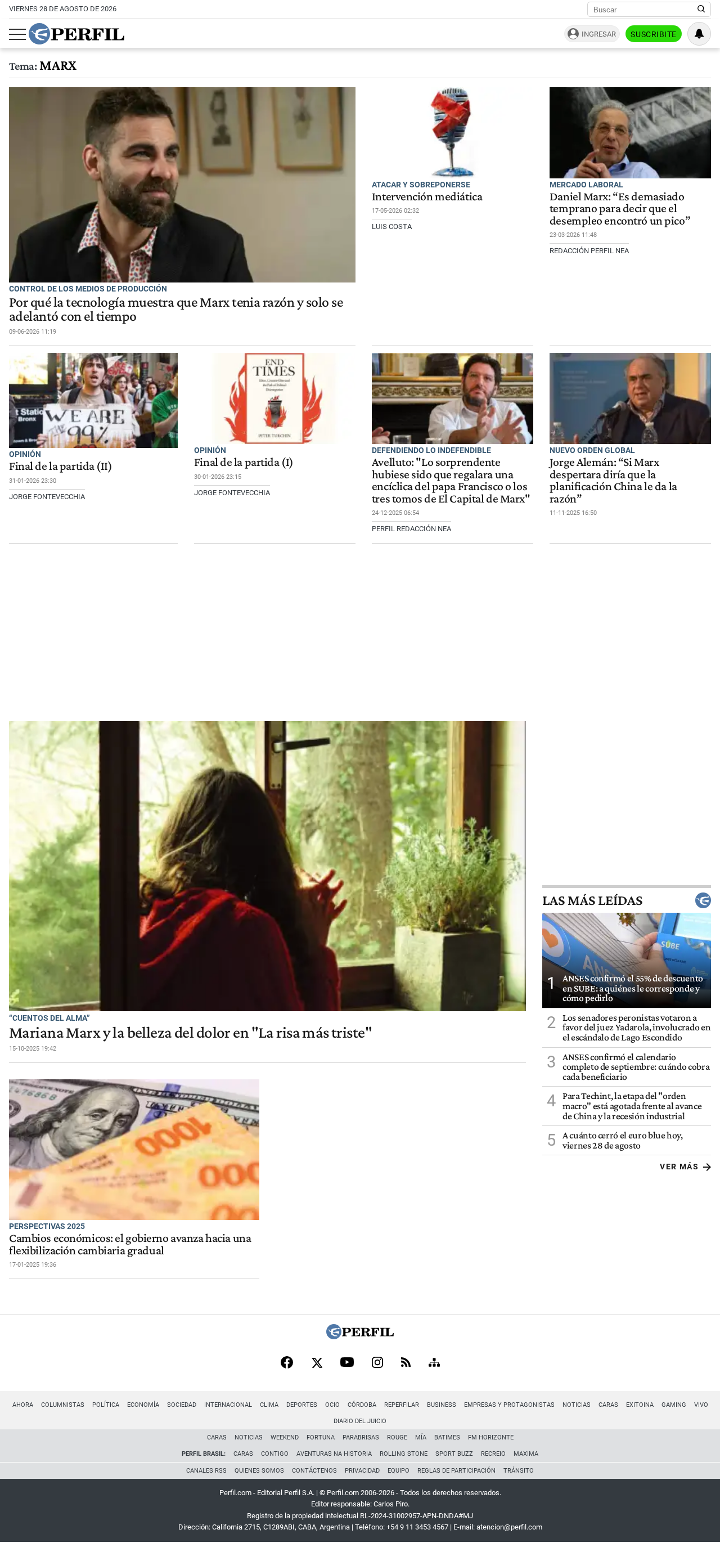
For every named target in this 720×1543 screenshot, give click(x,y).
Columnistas (62, 1405)
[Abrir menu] (17, 34)
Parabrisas (361, 1437)
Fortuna (321, 1437)
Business (441, 1405)
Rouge (397, 1437)
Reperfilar (401, 1405)
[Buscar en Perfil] (701, 10)
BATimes (447, 1437)
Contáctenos (314, 1470)
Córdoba (362, 1405)
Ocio (332, 1405)
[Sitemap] (434, 1363)
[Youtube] (347, 1363)
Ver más (679, 1166)
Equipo (399, 1470)
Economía (143, 1405)
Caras (608, 1405)
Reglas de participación (456, 1470)
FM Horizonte (491, 1437)
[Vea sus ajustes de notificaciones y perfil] (699, 34)
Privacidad (362, 1470)
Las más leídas (592, 900)
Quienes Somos (259, 1470)
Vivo (701, 1405)
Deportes (301, 1405)
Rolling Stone (404, 1453)
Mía (420, 1437)
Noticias (576, 1405)
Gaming (674, 1405)
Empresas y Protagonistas (509, 1405)
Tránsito (518, 1470)
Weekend (285, 1437)
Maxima (526, 1453)
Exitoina (640, 1405)
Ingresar (599, 34)
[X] (316, 1363)
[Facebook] (287, 1363)
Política (105, 1405)
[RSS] (406, 1363)
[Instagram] (377, 1363)
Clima (269, 1405)
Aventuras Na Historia (334, 1453)
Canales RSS (206, 1470)
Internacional (228, 1405)
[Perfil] (360, 1336)
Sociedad (181, 1405)
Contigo (275, 1453)
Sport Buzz (454, 1453)
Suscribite (654, 34)
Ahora (22, 1405)
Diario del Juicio (360, 1421)
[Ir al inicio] (76, 33)
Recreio (493, 1453)
